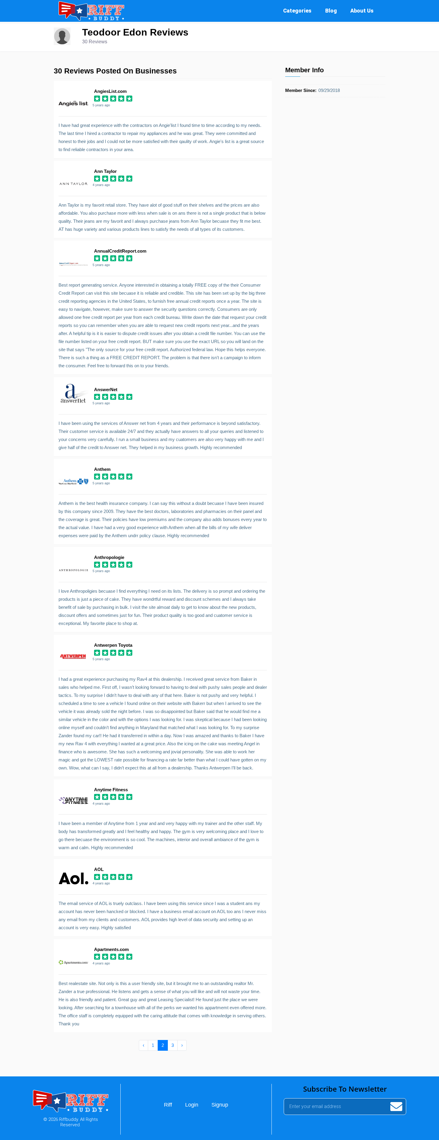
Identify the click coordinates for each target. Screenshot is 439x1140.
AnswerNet (105, 389)
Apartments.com (111, 949)
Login (191, 1105)
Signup (219, 1105)
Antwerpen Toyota (113, 645)
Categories (297, 10)
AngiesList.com (110, 91)
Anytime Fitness (111, 789)
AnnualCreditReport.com (120, 250)
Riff (168, 1105)
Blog (331, 10)
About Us (362, 10)
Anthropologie (109, 557)
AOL (99, 869)
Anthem (102, 469)
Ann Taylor (105, 171)
